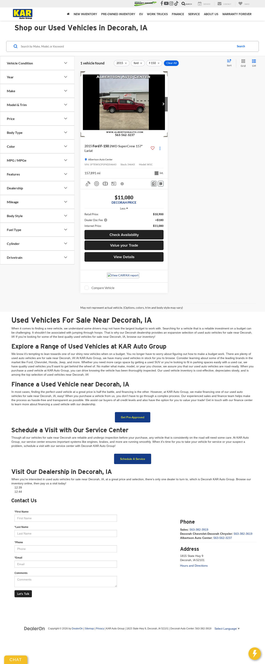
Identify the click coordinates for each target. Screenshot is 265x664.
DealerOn (77, 628)
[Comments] (154, 183)
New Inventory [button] (85, 14)
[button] (163, 104)
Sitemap (89, 628)
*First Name (21, 511)
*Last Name (21, 527)
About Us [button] (211, 14)
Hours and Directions (194, 565)
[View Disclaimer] (122, 183)
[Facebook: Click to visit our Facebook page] (161, 4)
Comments (21, 573)
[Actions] (160, 148)
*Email (18, 557)
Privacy (100, 628)
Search (241, 46)
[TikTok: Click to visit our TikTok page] (176, 4)
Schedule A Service (132, 459)
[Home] (68, 14)
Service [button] (194, 14)
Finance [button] (178, 14)
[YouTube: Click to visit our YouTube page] (166, 4)
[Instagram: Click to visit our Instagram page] (171, 4)
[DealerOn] (34, 628)
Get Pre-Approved (132, 417)
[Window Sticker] (161, 183)
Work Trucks (157, 14)
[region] (124, 220)
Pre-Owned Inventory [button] (118, 14)
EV (141, 14)
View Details (124, 256)
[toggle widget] (254, 653)
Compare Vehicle (103, 288)
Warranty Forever (237, 14)
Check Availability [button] (124, 234)
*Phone (18, 542)
